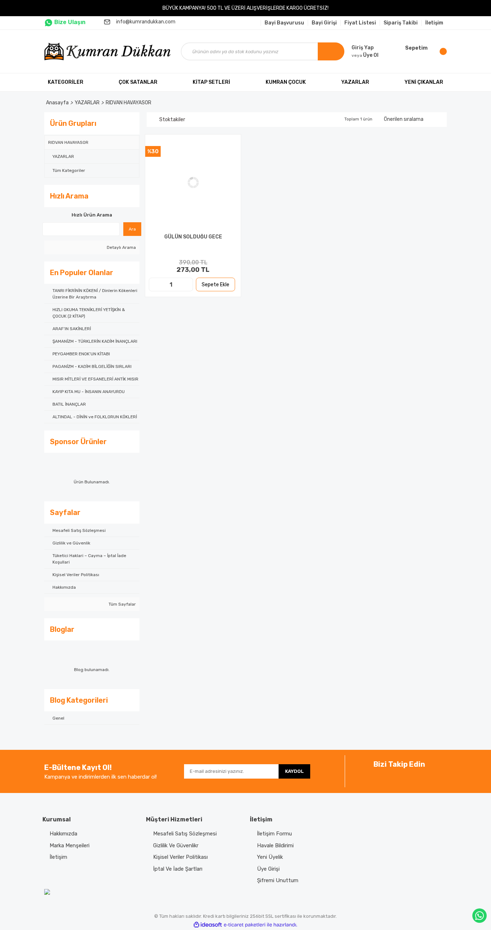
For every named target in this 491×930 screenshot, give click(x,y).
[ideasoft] (207, 925)
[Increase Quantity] (186, 284)
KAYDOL (294, 771)
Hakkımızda (63, 833)
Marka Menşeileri (70, 845)
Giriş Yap (363, 48)
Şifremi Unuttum (277, 880)
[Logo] (109, 51)
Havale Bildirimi (275, 845)
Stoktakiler (172, 120)
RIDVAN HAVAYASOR (128, 103)
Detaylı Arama (121, 247)
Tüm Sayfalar (121, 604)
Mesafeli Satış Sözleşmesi (185, 833)
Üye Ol (365, 55)
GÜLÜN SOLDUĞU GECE (193, 237)
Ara (132, 229)
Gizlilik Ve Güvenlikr (175, 845)
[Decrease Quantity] (155, 284)
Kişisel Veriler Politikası (180, 857)
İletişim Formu (274, 833)
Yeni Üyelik (270, 857)
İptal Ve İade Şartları (177, 869)
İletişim (58, 857)
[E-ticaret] (245, 925)
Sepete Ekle (215, 285)
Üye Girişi (268, 869)
